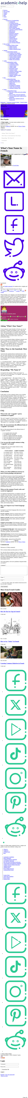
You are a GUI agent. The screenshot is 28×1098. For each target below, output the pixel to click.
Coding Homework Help (15, 24)
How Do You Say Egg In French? (10, 611)
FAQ (3, 142)
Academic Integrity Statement (10, 859)
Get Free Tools (4, 116)
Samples (5, 12)
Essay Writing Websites (14, 28)
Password (3, 1066)
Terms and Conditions (8, 876)
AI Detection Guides (14, 64)
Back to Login (4, 1076)
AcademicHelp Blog (11, 79)
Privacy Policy (6, 877)
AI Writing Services (13, 23)
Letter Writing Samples (14, 58)
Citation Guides (12, 66)
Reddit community (9, 286)
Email (2, 580)
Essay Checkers (12, 40)
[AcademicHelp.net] (14, 5)
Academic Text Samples (14, 53)
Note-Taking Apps (13, 41)
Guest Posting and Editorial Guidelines (12, 863)
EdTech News (12, 84)
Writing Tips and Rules (14, 59)
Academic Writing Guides (12, 45)
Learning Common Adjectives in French (12, 663)
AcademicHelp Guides (11, 62)
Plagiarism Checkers (13, 33)
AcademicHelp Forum (11, 90)
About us (5, 849)
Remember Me (5, 1069)
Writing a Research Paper (15, 49)
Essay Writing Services (8, 868)
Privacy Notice (22, 126)
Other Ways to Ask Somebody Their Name (11, 135)
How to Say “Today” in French (10, 641)
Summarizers (12, 37)
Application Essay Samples (15, 54)
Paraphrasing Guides (14, 72)
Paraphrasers (12, 32)
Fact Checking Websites (14, 42)
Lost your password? (10, 1074)
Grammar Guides (13, 70)
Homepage (3, 102)
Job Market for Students (14, 85)
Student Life (12, 83)
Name (2, 577)
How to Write (6, 11)
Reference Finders (13, 34)
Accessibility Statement (8, 860)
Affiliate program (7, 866)
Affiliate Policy (6, 867)
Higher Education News (14, 81)
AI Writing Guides (13, 63)
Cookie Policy (6, 875)
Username (3, 1064)
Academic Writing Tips (14, 80)
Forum (4, 16)
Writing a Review (13, 47)
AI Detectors (12, 21)
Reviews (5, 10)
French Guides (23, 102)
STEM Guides (12, 76)
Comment (3, 565)
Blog (4, 15)
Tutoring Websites (13, 38)
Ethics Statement (7, 858)
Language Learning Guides (15, 71)
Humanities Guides (13, 68)
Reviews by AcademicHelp (12, 20)
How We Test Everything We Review (12, 862)
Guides (5, 14)
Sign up (16, 540)
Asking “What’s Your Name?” (8, 133)
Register (2, 1074)
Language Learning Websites (15, 29)
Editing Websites (13, 27)
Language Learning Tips (14, 88)
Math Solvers (12, 31)
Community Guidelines (8, 857)
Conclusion (4, 140)
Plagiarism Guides (13, 73)
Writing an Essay (13, 46)
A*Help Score (6, 852)
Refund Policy (6, 879)
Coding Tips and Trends (14, 86)
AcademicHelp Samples (11, 51)
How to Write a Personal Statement (17, 94)
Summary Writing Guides (15, 75)
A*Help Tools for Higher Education (11, 864)
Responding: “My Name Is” (8, 138)
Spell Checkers (12, 36)
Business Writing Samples (15, 55)
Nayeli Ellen (16, 165)
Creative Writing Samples (15, 57)
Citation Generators (13, 25)
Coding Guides (12, 67)
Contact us (8, 126)
